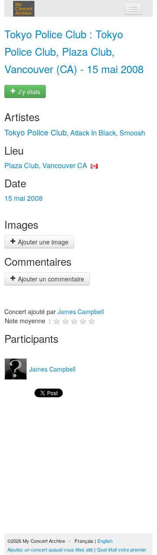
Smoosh (132, 133)
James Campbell (81, 311)
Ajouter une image (42, 241)
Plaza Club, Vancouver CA (45, 165)
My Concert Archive (23, 9)
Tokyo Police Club (35, 132)
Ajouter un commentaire (50, 278)
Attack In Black (93, 133)
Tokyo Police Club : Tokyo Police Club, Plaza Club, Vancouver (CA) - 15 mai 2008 (73, 51)
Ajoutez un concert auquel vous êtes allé (50, 549)
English (105, 540)
